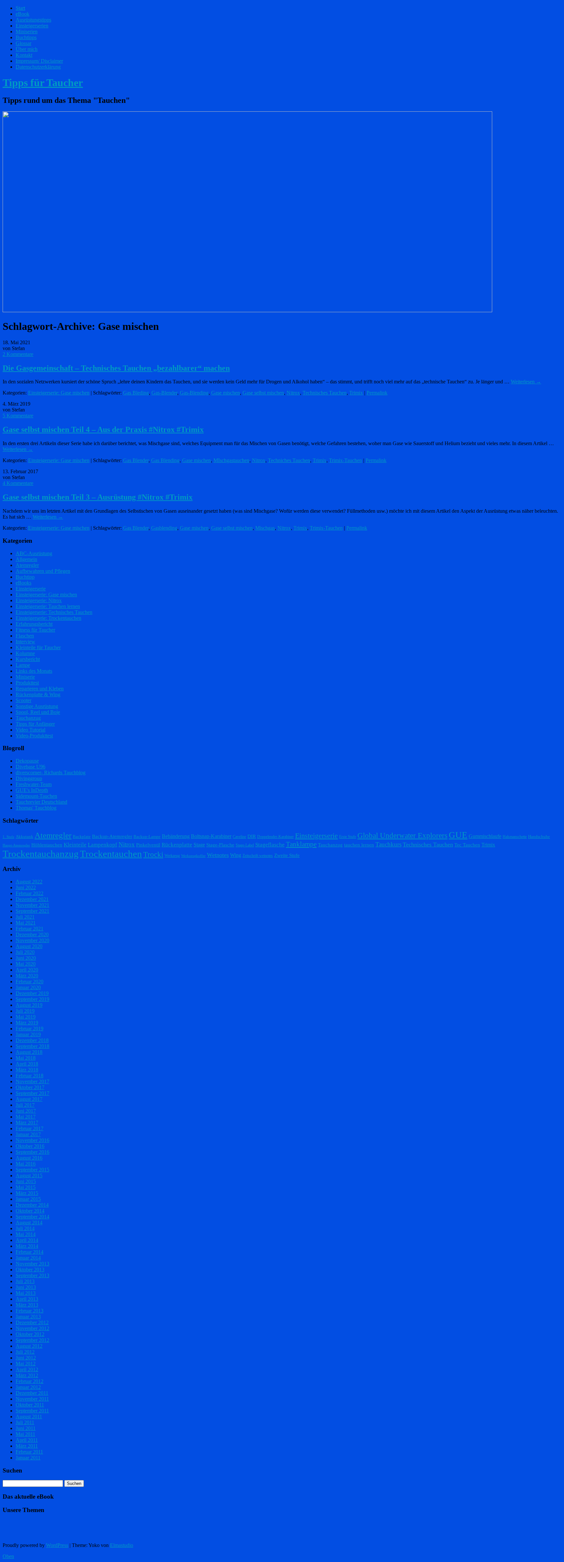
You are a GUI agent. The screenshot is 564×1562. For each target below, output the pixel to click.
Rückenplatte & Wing (38, 694)
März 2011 (27, 1446)
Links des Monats (34, 671)
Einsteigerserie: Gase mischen (58, 392)
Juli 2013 (25, 1281)
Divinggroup (29, 778)
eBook (22, 14)
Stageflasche (270, 844)
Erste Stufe (347, 836)
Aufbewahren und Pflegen (43, 571)
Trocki (153, 854)
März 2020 (27, 975)
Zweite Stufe (287, 855)
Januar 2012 (28, 1387)
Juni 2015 (26, 1181)
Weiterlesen (526, 381)
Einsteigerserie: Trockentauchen (48, 618)
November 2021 (32, 905)
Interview (25, 641)
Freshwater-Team (34, 784)
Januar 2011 (28, 1457)
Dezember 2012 (32, 1322)
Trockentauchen (111, 853)
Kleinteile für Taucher (38, 647)
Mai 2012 (26, 1363)
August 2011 (29, 1416)
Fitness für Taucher (35, 630)
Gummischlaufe (485, 836)
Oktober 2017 (30, 1087)
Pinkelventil (148, 844)
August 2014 (29, 1222)
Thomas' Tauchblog (36, 808)
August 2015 (29, 1175)
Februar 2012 (29, 1381)
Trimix (356, 392)
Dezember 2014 (32, 1205)
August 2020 (29, 946)
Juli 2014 (25, 1228)
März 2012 (27, 1375)
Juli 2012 (25, 1352)
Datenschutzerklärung (38, 67)
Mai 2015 (26, 1187)
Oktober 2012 (30, 1334)
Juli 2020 (25, 952)
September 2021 (32, 911)
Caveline (239, 836)
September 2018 (32, 1046)
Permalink (377, 392)
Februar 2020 (29, 981)
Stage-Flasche (220, 844)
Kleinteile (75, 845)
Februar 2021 (29, 928)
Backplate (82, 836)
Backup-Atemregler (112, 836)
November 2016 (32, 1140)
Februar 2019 (29, 1028)
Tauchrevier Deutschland (41, 802)
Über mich (27, 49)
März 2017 (27, 1122)
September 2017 (32, 1093)
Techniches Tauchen (289, 460)
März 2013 (27, 1305)
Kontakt (24, 55)
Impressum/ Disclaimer (39, 61)
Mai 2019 (26, 1017)
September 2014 (32, 1216)
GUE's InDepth (32, 790)
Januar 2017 (28, 1134)
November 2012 (32, 1328)
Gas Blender (136, 460)
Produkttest (27, 682)
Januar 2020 (28, 987)
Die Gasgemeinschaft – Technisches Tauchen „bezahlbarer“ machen (116, 368)
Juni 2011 (26, 1428)
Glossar (23, 43)
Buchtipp (25, 577)
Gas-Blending (194, 392)
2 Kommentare (18, 354)
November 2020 (32, 940)
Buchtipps (26, 37)
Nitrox (293, 392)
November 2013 (32, 1263)
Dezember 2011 (32, 1393)
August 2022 (29, 881)
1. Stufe (8, 837)
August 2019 (29, 1005)
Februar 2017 (29, 1128)
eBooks (23, 583)
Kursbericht (28, 659)
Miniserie (25, 677)
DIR (251, 836)
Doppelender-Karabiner (275, 836)
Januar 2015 (28, 1199)
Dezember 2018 (32, 1040)
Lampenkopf (102, 844)
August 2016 (29, 1158)
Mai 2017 (26, 1116)
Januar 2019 (28, 1034)
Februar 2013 (29, 1310)
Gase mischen (225, 392)
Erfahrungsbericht (34, 624)
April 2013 (27, 1299)
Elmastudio (121, 1545)
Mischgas (265, 528)
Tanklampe (301, 844)
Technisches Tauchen (325, 392)
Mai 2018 (26, 1058)
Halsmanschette (515, 836)
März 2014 (27, 1246)
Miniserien (27, 31)
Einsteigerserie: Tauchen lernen (48, 606)
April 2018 (27, 1064)
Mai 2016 (26, 1164)
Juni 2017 (26, 1111)
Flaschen (25, 635)
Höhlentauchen (46, 844)
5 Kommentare (18, 415)
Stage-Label (245, 845)
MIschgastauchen (231, 460)
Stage (199, 844)
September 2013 (32, 1275)
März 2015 (27, 1193)
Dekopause (27, 761)
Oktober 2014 (30, 1211)
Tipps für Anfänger (35, 724)
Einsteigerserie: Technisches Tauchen (54, 612)
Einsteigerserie (31, 588)
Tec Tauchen (467, 844)
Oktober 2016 (30, 1146)
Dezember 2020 (32, 934)
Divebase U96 (30, 766)
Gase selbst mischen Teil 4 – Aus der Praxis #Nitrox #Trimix (103, 429)
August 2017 (29, 1099)
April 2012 (27, 1369)
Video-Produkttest (34, 735)
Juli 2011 (25, 1422)
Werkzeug (172, 855)
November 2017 (32, 1081)
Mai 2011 (25, 1434)
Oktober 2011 (30, 1405)
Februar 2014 (29, 1252)
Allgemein (26, 559)
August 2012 (29, 1346)
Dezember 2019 (32, 993)
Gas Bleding (136, 392)
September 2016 (32, 1152)
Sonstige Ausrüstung (37, 706)
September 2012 (32, 1340)
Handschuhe (539, 836)
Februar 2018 (29, 1075)
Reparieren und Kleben (40, 688)
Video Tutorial (30, 730)
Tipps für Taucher (43, 83)
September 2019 (32, 999)
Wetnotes (218, 855)
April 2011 (27, 1440)
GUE (458, 835)
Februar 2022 (29, 893)
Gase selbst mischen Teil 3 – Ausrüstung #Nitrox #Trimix (98, 497)
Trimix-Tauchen (345, 460)
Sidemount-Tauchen (36, 796)
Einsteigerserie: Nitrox (39, 600)
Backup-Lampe (147, 836)
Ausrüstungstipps (33, 20)
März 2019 (27, 1022)
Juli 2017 (25, 1105)
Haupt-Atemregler (16, 845)
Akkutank (24, 836)
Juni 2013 (26, 1287)
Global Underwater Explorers (402, 835)
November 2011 (32, 1399)
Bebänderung (176, 836)
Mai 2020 (26, 964)
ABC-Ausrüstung (34, 553)
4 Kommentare (18, 483)
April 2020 (27, 970)
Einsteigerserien (32, 25)
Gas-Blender (164, 392)
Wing (235, 855)
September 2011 (32, 1410)
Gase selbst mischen (263, 392)
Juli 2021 (25, 917)
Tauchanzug (28, 718)
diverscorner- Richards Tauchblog (51, 772)
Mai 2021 (26, 923)
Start (20, 8)
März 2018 (27, 1069)
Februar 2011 (29, 1452)
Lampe (23, 665)
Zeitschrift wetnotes (258, 855)
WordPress (57, 1545)
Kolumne (25, 653)
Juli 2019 (25, 1011)
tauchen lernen (359, 844)
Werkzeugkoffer (193, 856)
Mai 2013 (26, 1293)
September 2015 (32, 1169)
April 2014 (27, 1240)
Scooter (23, 700)
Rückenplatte (177, 845)
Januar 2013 (28, 1316)
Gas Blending (165, 460)
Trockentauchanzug (41, 853)
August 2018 (29, 1052)
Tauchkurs (388, 844)
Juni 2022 (26, 887)
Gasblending (164, 528)
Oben (8, 1556)
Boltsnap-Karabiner (211, 836)
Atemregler (27, 565)
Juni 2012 (26, 1358)
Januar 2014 (28, 1258)
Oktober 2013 (30, 1269)
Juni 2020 (26, 958)
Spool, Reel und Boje (38, 712)
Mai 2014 (26, 1234)
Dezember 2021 (32, 899)
